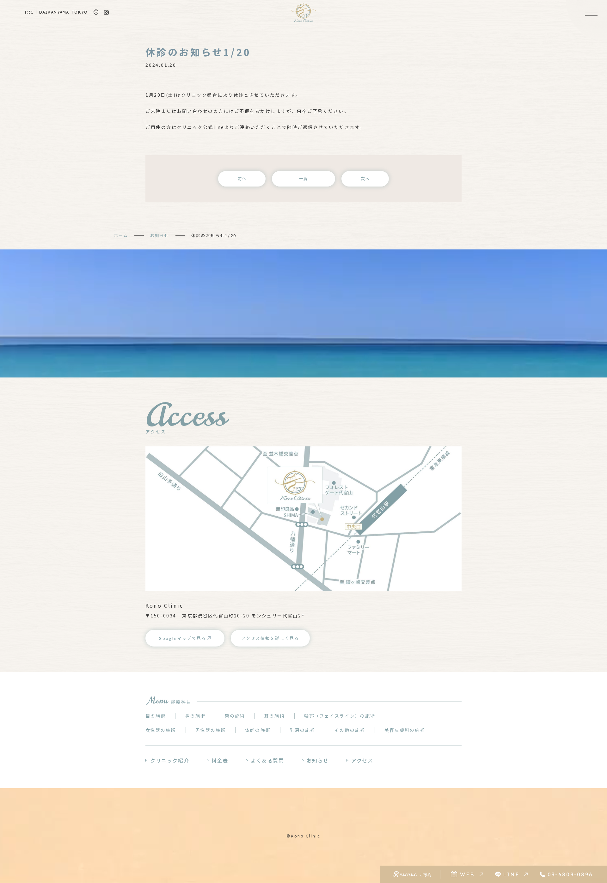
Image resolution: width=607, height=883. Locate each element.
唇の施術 (235, 716)
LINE (511, 874)
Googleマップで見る (182, 638)
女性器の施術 (160, 730)
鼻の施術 (195, 716)
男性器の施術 (210, 730)
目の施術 (155, 716)
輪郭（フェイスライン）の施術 (339, 716)
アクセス (362, 760)
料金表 (220, 760)
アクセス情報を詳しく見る (270, 638)
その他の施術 (349, 730)
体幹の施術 (258, 730)
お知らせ (159, 235)
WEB (467, 874)
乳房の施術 (303, 730)
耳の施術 (274, 716)
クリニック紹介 (169, 760)
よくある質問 (267, 760)
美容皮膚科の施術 (404, 730)
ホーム (121, 235)
